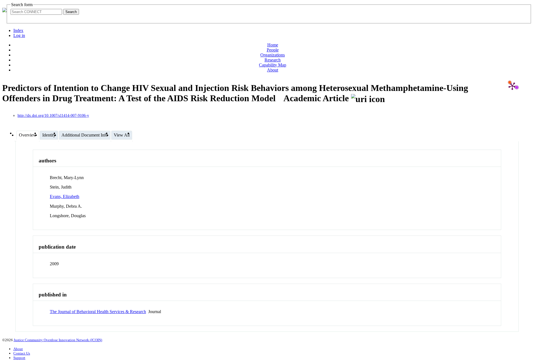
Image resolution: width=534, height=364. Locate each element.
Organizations (272, 55)
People (273, 50)
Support (19, 358)
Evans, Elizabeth (64, 196)
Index (18, 30)
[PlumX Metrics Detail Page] (512, 86)
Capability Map (272, 65)
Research (272, 60)
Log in (19, 35)
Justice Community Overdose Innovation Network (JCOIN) (58, 340)
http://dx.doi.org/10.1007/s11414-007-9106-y (53, 115)
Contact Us (21, 353)
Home (272, 45)
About (272, 70)
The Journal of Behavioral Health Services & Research (98, 311)
